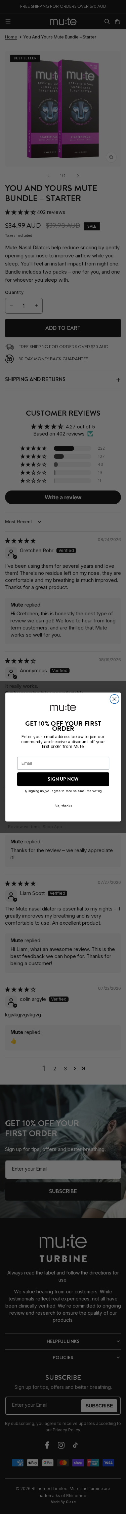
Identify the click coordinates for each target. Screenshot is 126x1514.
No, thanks (63, 806)
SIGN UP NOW (63, 779)
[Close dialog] (114, 699)
